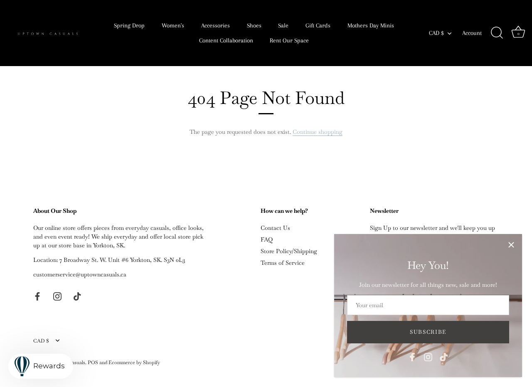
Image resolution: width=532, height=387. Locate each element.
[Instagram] (428, 356)
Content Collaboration (226, 40)
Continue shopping (317, 132)
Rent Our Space (289, 40)
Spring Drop (129, 25)
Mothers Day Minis (370, 25)
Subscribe (428, 331)
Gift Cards (317, 25)
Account (472, 33)
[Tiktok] (444, 356)
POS (93, 362)
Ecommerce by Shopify (134, 362)
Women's (173, 25)
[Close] (511, 245)
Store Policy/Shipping (289, 251)
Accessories (215, 25)
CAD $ (436, 33)
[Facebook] (412, 356)
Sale (283, 25)
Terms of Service (283, 262)
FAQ (267, 239)
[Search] (497, 33)
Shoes (254, 25)
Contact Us (275, 228)
